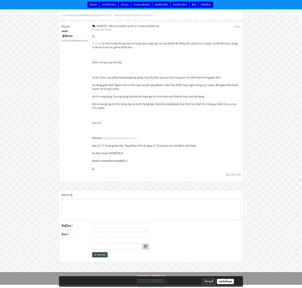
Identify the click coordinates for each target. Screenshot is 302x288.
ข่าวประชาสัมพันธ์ (142, 4)
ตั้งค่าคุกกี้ (208, 281)
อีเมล (65, 234)
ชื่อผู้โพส (67, 225)
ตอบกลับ (101, 254)
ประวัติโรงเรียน (109, 4)
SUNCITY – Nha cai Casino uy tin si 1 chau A (127, 15)
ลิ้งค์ (194, 4)
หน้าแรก (93, 4)
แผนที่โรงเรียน (161, 4)
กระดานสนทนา (70, 15)
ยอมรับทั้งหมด (225, 281)
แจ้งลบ (236, 26)
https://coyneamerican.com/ (120, 138)
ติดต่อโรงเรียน (180, 4)
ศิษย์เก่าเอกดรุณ (90, 15)
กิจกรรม (125, 4)
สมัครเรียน (206, 4)
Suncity (97, 43)
